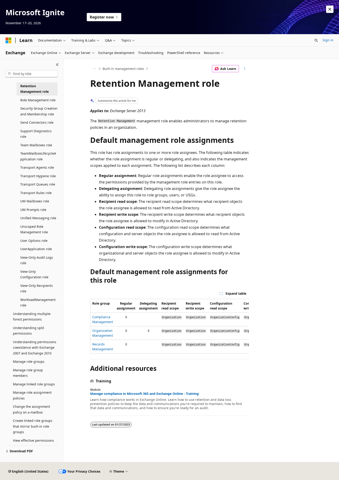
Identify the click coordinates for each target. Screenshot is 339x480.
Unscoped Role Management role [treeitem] (34, 229)
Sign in (328, 40)
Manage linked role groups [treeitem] (34, 384)
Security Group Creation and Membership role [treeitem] (38, 111)
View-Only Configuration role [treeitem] (34, 274)
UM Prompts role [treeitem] (33, 209)
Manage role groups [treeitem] (29, 361)
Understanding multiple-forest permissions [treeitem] (32, 317)
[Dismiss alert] (329, 9)
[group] (169, 326)
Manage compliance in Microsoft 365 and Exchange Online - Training (144, 394)
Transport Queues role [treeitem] (37, 184)
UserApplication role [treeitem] (36, 249)
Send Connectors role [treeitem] (37, 122)
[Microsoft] (9, 40)
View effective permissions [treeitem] (33, 440)
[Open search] (316, 40)
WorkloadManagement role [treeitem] (38, 302)
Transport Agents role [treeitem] (37, 167)
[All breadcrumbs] (94, 68)
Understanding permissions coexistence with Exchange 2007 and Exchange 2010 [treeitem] (34, 347)
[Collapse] (57, 64)
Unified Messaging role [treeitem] (38, 218)
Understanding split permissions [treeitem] (28, 331)
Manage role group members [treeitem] (28, 373)
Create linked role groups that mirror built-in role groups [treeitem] (32, 426)
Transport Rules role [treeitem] (36, 193)
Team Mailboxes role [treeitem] (36, 145)
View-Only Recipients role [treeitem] (36, 288)
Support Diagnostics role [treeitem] (36, 134)
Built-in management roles (123, 68)
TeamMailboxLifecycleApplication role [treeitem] (38, 156)
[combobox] (32, 74)
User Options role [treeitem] (34, 240)
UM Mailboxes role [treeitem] (34, 201)
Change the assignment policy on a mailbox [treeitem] (31, 409)
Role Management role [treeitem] (38, 100)
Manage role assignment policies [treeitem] (32, 395)
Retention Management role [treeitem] (34, 89)
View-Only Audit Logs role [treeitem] (36, 260)
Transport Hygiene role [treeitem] (38, 176)
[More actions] (245, 68)
